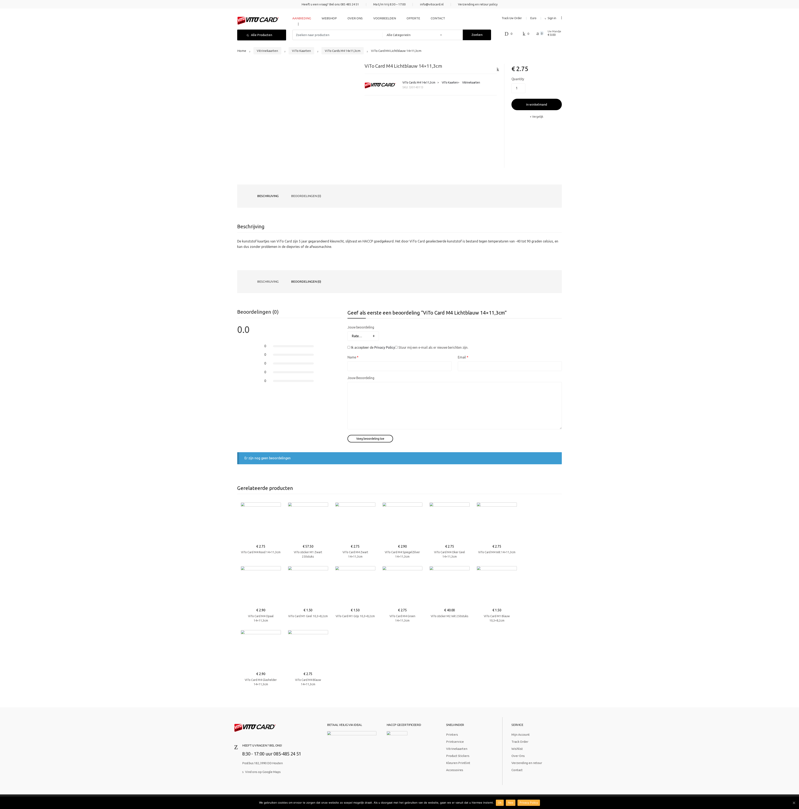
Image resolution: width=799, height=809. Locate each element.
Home (241, 50)
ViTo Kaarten (301, 50)
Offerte (413, 18)
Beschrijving (268, 196)
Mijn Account (520, 734)
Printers (452, 734)
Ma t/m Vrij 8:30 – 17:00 (389, 4)
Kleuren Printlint (458, 763)
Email (463, 357)
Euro (533, 18)
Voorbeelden (384, 18)
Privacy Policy (384, 347)
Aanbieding (301, 18)
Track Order (519, 741)
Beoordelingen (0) (306, 196)
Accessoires (454, 770)
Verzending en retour (526, 763)
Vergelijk (537, 116)
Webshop (329, 18)
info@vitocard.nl (432, 4)
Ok (500, 802)
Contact (438, 18)
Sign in (552, 18)
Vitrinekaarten (267, 50)
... (297, 24)
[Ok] (794, 803)
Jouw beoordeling (360, 327)
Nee (511, 802)
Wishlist (517, 748)
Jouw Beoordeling (360, 378)
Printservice (455, 741)
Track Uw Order (512, 18)
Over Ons (355, 18)
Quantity (517, 79)
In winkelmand (536, 104)
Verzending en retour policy (478, 4)
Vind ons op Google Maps (263, 772)
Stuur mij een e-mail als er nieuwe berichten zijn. (433, 347)
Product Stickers (457, 756)
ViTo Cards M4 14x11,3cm (342, 50)
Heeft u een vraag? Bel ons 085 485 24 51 (330, 4)
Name (353, 357)
